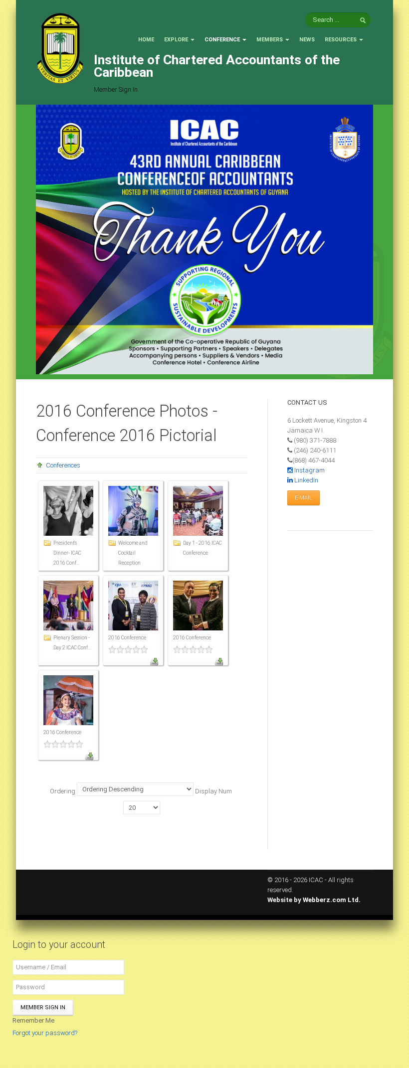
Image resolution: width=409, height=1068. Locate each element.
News (307, 39)
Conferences (63, 465)
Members (269, 39)
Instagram (309, 470)
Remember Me (33, 1020)
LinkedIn (305, 480)
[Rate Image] (133, 649)
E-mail (303, 497)
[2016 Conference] (133, 605)
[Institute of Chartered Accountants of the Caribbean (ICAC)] (60, 47)
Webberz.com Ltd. (332, 900)
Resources (341, 39)
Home (146, 39)
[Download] (154, 660)
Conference (222, 39)
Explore (176, 39)
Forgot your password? (44, 1033)
